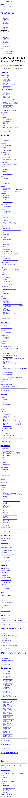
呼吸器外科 (3, 199)
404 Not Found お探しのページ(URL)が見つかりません (13, 765)
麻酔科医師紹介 (6, 244)
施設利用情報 (4, 643)
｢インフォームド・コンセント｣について (10, 350)
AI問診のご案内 (6, 86)
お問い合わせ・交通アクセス (7, 660)
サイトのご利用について (9, 753)
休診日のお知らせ (7, 83)
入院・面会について (8, 121)
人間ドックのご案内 (8, 105)
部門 (2, 296)
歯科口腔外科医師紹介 (8, 281)
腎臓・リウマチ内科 (5, 157)
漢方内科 (3, 274)
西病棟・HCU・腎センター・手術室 (11, 493)
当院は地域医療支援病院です (10, 355)
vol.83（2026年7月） (8, 673)
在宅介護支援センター (6, 467)
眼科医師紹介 (6, 217)
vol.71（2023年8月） (8, 685)
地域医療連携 (5, 446)
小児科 (2, 181)
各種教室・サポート (5, 600)
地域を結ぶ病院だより (8, 668)
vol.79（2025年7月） (8, 677)
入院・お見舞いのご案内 (6, 89)
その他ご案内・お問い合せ (9, 107)
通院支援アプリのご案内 (9, 84)
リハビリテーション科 (6, 267)
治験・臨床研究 (4, 112)
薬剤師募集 (3, 411)
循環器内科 (3, 143)
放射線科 (3, 246)
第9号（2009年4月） (8, 725)
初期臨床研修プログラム (6, 547)
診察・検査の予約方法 (8, 451)
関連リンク (5, 761)
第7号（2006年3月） (8, 728)
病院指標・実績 (4, 335)
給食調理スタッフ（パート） (10, 416)
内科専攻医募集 (6, 399)
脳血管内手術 (6, 197)
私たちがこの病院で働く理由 (7, 435)
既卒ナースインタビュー (9, 517)
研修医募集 (3, 402)
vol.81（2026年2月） (8, 675)
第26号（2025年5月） (8, 702)
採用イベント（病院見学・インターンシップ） (11, 438)
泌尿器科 (3, 209)
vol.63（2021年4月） (8, 692)
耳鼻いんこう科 (4, 220)
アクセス (5, 28)
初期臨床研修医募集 (8, 404)
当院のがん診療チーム (6, 570)
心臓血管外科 (4, 204)
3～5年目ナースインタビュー (10, 516)
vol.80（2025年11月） (8, 676)
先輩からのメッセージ (6, 557)
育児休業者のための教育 (9, 503)
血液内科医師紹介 (7, 169)
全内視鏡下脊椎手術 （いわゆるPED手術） (13, 189)
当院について (5, 323)
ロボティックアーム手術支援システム (12, 191)
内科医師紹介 (6, 140)
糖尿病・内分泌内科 (5, 162)
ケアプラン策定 (4, 638)
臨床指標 (5, 338)
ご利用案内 (4, 72)
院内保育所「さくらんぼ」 (9, 433)
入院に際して (6, 92)
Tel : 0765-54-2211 (4, 783)
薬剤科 (4, 298)
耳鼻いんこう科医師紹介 (9, 222)
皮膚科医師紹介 (6, 234)
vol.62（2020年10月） (8, 694)
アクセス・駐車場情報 (6, 332)
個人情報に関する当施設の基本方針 (9, 645)
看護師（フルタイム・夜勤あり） (11, 420)
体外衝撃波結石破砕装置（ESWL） (11, 213)
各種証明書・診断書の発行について (9, 110)
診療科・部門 (5, 135)
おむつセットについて (8, 96)
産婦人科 (3, 226)
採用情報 (4, 394)
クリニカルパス (6, 361)
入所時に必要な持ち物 (6, 640)
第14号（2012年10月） (8, 719)
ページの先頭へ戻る (5, 131)
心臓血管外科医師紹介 (8, 206)
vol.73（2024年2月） (8, 683)
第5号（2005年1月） (8, 731)
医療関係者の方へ (5, 448)
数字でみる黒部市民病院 (6, 428)
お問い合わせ (6, 27)
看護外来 (5, 496)
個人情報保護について (6, 341)
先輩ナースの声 (4, 512)
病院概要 (3, 330)
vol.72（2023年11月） (8, 684)
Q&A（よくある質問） (6, 605)
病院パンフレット (5, 381)
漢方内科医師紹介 (7, 277)
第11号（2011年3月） (8, 723)
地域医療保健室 (4, 469)
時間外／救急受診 (7, 80)
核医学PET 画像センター (6, 251)
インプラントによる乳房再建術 (10, 260)
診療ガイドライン (5, 572)
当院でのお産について (6, 597)
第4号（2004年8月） (8, 732)
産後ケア (3, 607)
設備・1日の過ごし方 (5, 658)
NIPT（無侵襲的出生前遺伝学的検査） (12, 230)
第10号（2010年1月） (8, 724)
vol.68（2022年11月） (8, 688)
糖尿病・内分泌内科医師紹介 (10, 164)
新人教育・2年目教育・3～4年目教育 (11, 501)
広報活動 (3, 366)
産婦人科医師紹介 (7, 228)
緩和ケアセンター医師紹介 (9, 289)
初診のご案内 (6, 77)
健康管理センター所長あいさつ (10, 102)
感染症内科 (3, 171)
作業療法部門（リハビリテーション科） (12, 304)
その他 (4, 125)
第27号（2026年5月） (8, 701)
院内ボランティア (5, 460)
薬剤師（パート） (7, 426)
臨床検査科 (5, 301)
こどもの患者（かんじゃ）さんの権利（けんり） (12, 348)
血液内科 (3, 166)
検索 (4, 25)
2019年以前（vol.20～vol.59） (10, 696)
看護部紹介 (3, 487)
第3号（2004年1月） (8, 734)
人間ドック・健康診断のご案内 (8, 100)
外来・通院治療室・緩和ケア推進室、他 (12, 494)
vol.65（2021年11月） (8, 691)
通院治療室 (3, 584)
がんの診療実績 (4, 575)
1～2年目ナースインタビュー (10, 515)
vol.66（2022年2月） (8, 689)
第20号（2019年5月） (8, 710)
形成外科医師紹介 (7, 258)
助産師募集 (3, 409)
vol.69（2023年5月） (8, 687)
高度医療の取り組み (8, 357)
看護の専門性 (4, 510)
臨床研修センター (7, 535)
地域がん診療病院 (5, 568)
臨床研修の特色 (4, 543)
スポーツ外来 (6, 272)
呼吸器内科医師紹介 (8, 150)
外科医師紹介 (6, 178)
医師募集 (3, 397)
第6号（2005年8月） (8, 729)
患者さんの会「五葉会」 (9, 362)
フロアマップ (5, 615)
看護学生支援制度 (5, 525)
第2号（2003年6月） (8, 735)
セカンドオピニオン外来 (6, 284)
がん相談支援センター (6, 580)
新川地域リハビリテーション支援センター (13, 271)
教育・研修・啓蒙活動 (6, 577)
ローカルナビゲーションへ (7, 6)
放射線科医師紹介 (7, 249)
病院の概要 (3, 540)
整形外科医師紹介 (7, 188)
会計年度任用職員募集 (6, 414)
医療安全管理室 (6, 310)
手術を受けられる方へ (8, 94)
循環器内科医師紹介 (8, 145)
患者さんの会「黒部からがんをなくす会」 (13, 363)
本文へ (2, 4)
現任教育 (5, 502)
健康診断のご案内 (7, 106)
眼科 (2, 215)
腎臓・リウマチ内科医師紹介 (10, 159)
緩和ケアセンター (5, 286)
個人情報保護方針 (7, 789)
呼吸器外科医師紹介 (8, 202)
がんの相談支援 (6, 582)
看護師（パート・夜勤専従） (10, 419)
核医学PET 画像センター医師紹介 (11, 253)
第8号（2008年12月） (8, 727)
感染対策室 (5, 312)
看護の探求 (5, 507)
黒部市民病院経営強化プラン (7, 374)
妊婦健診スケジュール (6, 595)
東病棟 (4, 492)
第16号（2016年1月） (8, 716)
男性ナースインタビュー (9, 520)
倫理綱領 (3, 343)
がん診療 (4, 565)
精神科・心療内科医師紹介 (9, 264)
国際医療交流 (4, 552)
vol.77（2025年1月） (8, 679)
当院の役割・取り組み (6, 353)
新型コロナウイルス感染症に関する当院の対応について (14, 377)
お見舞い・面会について (9, 97)
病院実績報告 (6, 337)
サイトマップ (6, 790)
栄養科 (4, 308)
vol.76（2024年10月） (8, 680)
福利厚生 (3, 430)
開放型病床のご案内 (8, 455)
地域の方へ (3, 457)
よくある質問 (4, 117)
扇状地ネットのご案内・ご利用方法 (11, 452)
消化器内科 (3, 152)
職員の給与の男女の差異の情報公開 (9, 386)
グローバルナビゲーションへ (7, 1)
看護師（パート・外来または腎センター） (13, 423)
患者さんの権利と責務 (6, 346)
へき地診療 (3, 471)
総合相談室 (3, 462)
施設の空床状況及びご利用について (9, 635)
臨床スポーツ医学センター (9, 306)
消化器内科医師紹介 (8, 155)
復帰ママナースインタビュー (10, 519)
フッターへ (3, 8)
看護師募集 (3, 407)
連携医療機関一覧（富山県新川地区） (12, 453)
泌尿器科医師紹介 (7, 211)
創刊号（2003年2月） (8, 736)
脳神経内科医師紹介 (8, 239)
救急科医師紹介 (6, 293)
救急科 (2, 291)
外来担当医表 (6, 82)
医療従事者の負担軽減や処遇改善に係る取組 (13, 358)
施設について (6, 122)
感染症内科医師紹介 (8, 174)
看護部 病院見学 (4, 522)
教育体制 (3, 498)
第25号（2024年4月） (8, 704)
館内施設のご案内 (5, 618)
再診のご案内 (6, 79)
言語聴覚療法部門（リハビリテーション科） (13, 305)
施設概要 (3, 633)
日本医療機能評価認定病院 (7, 372)
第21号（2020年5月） (8, 709)
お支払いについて (7, 123)
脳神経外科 (3, 193)
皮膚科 (2, 232)
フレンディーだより (5, 671)
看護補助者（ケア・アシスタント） (11, 417)
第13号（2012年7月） (8, 720)
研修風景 (3, 545)
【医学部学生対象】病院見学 (7, 555)
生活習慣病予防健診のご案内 (10, 103)
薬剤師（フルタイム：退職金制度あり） (12, 424)
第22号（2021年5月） (8, 708)
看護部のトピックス (5, 527)
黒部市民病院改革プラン (6, 384)
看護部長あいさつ (5, 482)
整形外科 (3, 186)
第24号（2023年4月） (8, 705)
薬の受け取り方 (6, 87)
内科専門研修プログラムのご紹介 (8, 550)
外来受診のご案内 (5, 75)
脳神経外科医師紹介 (8, 195)
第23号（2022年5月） (8, 706)
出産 (2, 592)
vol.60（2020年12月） (8, 695)
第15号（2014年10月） (8, 717)
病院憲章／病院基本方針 (6, 328)
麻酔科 (2, 242)
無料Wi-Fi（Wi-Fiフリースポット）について (13, 620)
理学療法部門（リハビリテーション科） (12, 302)
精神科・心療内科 (5, 262)
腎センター (5, 314)
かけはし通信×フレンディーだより (9, 699)
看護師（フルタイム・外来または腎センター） (14, 422)
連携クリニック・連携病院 (7, 602)
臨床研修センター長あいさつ (7, 538)
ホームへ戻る (4, 767)
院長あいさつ (4, 325)
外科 (2, 176)
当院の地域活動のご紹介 (6, 379)
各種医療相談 (4, 115)
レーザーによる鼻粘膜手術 (9, 223)
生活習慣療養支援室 (5, 464)
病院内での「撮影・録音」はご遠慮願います (11, 127)
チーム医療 (5, 359)
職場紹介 (3, 489)
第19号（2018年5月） (8, 712)
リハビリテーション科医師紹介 (10, 269)
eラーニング (6, 506)
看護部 (3, 480)
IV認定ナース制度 (7, 505)
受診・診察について (8, 119)
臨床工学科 (5, 309)
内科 (2, 138)
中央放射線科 (6, 300)
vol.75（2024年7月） (8, 681)
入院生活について (7, 93)
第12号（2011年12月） (8, 721)
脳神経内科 (3, 237)
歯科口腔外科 (4, 279)
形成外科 (3, 256)
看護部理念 (3, 485)
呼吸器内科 (3, 147)
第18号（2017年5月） (8, 713)
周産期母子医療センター (9, 313)
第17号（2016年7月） (8, 715)
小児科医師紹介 (6, 183)
